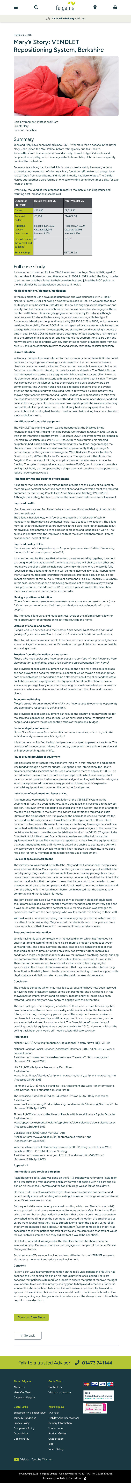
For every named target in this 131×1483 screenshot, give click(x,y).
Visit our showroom (59, 1392)
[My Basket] (115, 7)
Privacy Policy (22, 1423)
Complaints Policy (24, 1428)
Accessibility (21, 1433)
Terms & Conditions (25, 1417)
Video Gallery (56, 1449)
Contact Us (55, 1387)
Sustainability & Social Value (30, 1412)
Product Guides (57, 1433)
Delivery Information (60, 1423)
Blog (51, 1443)
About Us (19, 1387)
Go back (29, 1335)
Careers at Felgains (24, 1397)
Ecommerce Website (54, 1478)
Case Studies (55, 1438)
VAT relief (53, 1412)
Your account (56, 1428)
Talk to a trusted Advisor (65, 1362)
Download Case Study (31, 1317)
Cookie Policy (21, 1438)
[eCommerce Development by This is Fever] (85, 1478)
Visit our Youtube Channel (36, 1459)
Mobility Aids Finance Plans (63, 1417)
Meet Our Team (22, 1392)
